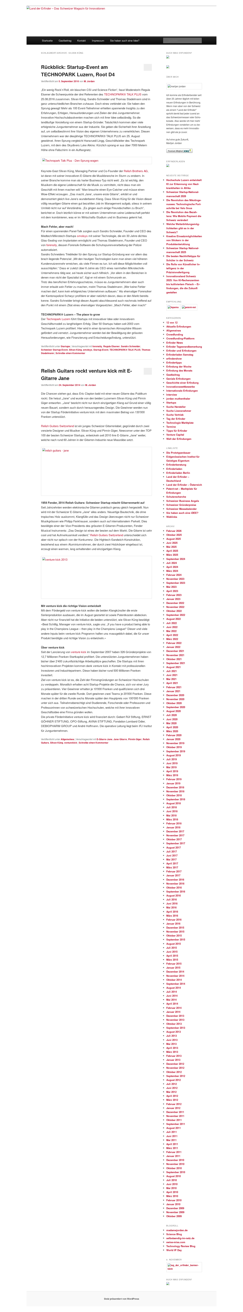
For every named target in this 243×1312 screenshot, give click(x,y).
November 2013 (175, 1020)
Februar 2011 (173, 1152)
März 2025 (172, 554)
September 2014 (175, 983)
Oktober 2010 (174, 1168)
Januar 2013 (173, 1060)
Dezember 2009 (175, 1208)
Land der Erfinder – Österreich (184, 484)
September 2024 (175, 559)
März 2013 (172, 1052)
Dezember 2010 (175, 1160)
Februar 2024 (173, 575)
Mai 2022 (171, 631)
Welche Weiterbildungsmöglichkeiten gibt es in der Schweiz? (183, 228)
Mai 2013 (171, 1044)
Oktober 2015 (174, 935)
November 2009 (175, 1212)
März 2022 (172, 639)
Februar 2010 (173, 1200)
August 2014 (173, 987)
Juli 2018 (171, 807)
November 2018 (175, 791)
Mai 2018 (171, 815)
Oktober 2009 (174, 1216)
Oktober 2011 (174, 1120)
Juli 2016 (171, 899)
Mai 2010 (171, 1188)
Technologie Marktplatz (180, 422)
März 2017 (172, 867)
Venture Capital (175, 434)
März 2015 (172, 959)
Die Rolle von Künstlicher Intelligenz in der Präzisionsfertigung (183, 268)
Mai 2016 (171, 907)
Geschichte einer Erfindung (182, 382)
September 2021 (175, 663)
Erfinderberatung (176, 464)
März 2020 (172, 731)
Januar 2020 (173, 739)
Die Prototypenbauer (178, 452)
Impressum (98, 40)
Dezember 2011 (175, 1112)
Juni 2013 (172, 1040)
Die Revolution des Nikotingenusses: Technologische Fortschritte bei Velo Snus (183, 204)
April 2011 (172, 1144)
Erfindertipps (174, 362)
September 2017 (175, 843)
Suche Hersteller (176, 406)
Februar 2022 (173, 643)
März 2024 (172, 571)
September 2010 (175, 1172)
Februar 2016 (173, 919)
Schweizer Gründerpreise (181, 505)
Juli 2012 (171, 1084)
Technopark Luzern (58, 319)
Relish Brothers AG (136, 171)
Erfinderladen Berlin (178, 473)
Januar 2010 (173, 1204)
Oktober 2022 (174, 611)
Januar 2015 (173, 967)
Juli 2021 (171, 671)
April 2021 (172, 683)
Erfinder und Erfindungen (181, 350)
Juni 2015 (172, 951)
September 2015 (175, 939)
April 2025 (172, 551)
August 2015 (173, 943)
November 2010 (175, 1164)
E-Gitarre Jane (104, 739)
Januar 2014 (173, 1012)
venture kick (78, 652)
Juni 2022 (172, 627)
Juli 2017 (171, 851)
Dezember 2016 (175, 879)
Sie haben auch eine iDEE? (182, 513)
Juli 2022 (171, 623)
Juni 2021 (172, 675)
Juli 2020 (171, 715)
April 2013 (172, 1048)
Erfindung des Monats (179, 370)
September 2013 (175, 1027)
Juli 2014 (171, 991)
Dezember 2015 (175, 927)
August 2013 (173, 1031)
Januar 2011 (173, 1156)
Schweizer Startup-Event (54, 349)
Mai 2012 (171, 1092)
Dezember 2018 (175, 787)
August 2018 (173, 803)
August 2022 (173, 619)
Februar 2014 (173, 1008)
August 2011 (173, 1128)
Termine (171, 426)
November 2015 (175, 931)
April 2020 (172, 727)
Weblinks (171, 517)
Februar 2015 (173, 963)
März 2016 (172, 915)
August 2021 (173, 667)
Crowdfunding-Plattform (180, 338)
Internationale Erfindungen (182, 390)
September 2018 (175, 799)
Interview (171, 394)
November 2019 (175, 743)
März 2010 (172, 1196)
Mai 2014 (171, 999)
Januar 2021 (173, 691)
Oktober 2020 (174, 703)
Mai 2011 (171, 1140)
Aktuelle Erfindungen (178, 326)
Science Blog (174, 1234)
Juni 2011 (172, 1136)
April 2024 (172, 567)
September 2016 (175, 891)
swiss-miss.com (175, 1242)
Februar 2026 (173, 531)
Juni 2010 (172, 1184)
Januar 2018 (173, 827)
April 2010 (172, 1192)
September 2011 (175, 1124)
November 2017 (175, 835)
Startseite (47, 40)
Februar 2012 (173, 1104)
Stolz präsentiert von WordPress (121, 1298)
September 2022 (175, 615)
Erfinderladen (174, 469)
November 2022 (175, 607)
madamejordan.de (177, 1230)
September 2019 (175, 751)
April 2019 (172, 771)
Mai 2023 (171, 587)
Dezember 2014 (175, 971)
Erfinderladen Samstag (179, 354)
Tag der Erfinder (175, 418)
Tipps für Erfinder (176, 430)
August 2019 (173, 755)
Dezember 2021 (175, 651)
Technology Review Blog (180, 1246)
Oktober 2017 (174, 839)
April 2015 (172, 955)
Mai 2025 (171, 547)
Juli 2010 (171, 1180)
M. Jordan (89, 81)
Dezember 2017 (175, 831)
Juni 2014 (172, 995)
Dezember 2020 (175, 695)
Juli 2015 (171, 947)
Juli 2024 (171, 563)
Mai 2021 (171, 679)
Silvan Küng (75, 349)
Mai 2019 (171, 767)
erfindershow (174, 358)
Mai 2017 (171, 859)
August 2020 (173, 711)
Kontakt (81, 40)
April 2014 (172, 1003)
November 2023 (175, 579)
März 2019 (172, 775)
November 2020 (175, 699)
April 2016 (172, 911)
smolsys (82, 236)
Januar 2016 (173, 923)
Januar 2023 (173, 599)
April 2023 (172, 591)
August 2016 (173, 895)
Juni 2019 (172, 763)
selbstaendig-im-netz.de (180, 1238)
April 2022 (172, 635)
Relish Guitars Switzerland (57, 426)
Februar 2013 (173, 1056)
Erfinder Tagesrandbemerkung (184, 346)
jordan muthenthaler (178, 398)
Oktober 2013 (174, 1024)
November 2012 (175, 1068)
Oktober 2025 (174, 535)
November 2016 (175, 883)
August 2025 (173, 539)
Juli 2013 (171, 1035)
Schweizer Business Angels (182, 501)
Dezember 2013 (175, 1016)
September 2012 (175, 1076)
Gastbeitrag (65, 40)
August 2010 (173, 1176)
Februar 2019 (173, 779)
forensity (51, 245)
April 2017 (172, 863)
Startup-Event (100, 349)
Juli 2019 (171, 759)
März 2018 (172, 819)
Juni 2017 (172, 855)
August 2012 (173, 1080)
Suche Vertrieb (175, 414)
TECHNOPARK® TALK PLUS (122, 94)
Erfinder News (174, 342)
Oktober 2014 (174, 979)
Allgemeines (67, 739)
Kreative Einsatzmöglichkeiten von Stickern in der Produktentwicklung (184, 240)
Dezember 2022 (175, 603)
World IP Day (174, 1250)
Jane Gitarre (120, 739)
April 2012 (172, 1096)
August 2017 (173, 847)
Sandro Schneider (130, 346)
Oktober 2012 (174, 1072)
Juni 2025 (172, 543)
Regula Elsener (111, 346)
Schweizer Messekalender (181, 509)
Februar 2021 (173, 687)
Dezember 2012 (175, 1064)
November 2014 (175, 976)
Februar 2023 (173, 595)
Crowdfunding (174, 334)
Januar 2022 (173, 647)
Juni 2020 (172, 719)
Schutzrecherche (176, 496)
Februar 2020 (173, 735)
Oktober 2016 (174, 887)
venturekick (70, 742)
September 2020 (175, 707)
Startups (65, 346)
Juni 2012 (172, 1088)
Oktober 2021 (174, 659)
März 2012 (172, 1100)
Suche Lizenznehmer (178, 410)
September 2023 (175, 583)
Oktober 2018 (174, 795)
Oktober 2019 (174, 747)
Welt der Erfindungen (178, 439)
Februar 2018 (173, 823)
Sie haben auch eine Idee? (124, 40)
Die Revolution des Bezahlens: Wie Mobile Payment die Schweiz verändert (183, 216)
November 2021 (175, 655)
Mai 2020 (171, 723)
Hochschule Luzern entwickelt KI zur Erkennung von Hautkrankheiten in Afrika (184, 184)
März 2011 (172, 1148)
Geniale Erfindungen (178, 378)
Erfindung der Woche (178, 366)
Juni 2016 (172, 903)
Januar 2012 (173, 1108)
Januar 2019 (173, 783)
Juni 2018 (172, 811)
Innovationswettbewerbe (180, 386)
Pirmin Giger (135, 739)
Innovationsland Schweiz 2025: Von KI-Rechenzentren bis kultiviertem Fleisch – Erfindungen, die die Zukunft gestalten (183, 284)
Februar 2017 (173, 871)
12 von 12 (172, 322)
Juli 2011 (171, 1132)
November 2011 (175, 1116)
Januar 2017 (173, 875)
